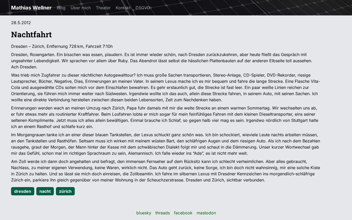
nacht (45, 191)
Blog (61, 7)
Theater (103, 7)
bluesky (143, 212)
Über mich (81, 7)
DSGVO (143, 7)
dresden (22, 191)
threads (162, 212)
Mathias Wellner (31, 8)
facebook (183, 212)
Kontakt (123, 7)
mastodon (206, 212)
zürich (65, 191)
